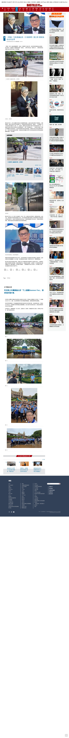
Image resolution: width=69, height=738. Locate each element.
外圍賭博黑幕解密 (25, 485)
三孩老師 (36, 497)
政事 (16, 9)
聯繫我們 (51, 492)
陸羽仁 (9, 490)
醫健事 (37, 9)
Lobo (9, 495)
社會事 (20, 9)
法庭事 (23, 9)
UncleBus (10, 500)
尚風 (23, 496)
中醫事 (33, 9)
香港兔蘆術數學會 (12, 497)
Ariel (9, 483)
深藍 (9, 486)
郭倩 (23, 487)
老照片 (23, 502)
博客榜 (50, 9)
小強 (9, 492)
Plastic (44, 2)
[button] (39, 165)
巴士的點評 (10, 485)
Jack (35, 495)
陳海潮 (35, 505)
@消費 (46, 9)
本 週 (57, 16)
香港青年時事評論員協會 (39, 493)
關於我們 (51, 493)
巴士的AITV (9, 2)
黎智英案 (13, 9)
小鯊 (23, 490)
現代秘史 (36, 485)
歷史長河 (56, 2)
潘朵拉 (23, 499)
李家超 (8, 278)
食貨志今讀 (24, 506)
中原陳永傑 (10, 502)
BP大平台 (15, 2)
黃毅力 (35, 490)
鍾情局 (9, 487)
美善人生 (52, 2)
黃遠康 (9, 496)
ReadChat (10, 505)
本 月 (62, 16)
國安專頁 (4, 2)
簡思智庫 (36, 499)
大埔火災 (8, 9)
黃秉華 (23, 493)
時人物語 (36, 487)
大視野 (40, 9)
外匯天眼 (36, 489)
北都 (4, 9)
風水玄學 (10, 493)
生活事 (61, 2)
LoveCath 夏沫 (37, 492)
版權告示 (51, 486)
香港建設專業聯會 (38, 486)
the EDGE (20, 2)
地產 (29, 9)
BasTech (65, 2)
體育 (48, 2)
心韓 (41, 2)
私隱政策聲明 (52, 490)
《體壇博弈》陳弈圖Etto (39, 503)
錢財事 (27, 9)
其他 (52, 9)
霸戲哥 (23, 492)
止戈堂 (23, 489)
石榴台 (29, 2)
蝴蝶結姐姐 (24, 507)
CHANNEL (33, 2)
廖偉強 (23, 497)
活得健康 (10, 499)
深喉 (23, 483)
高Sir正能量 (24, 486)
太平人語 (23, 495)
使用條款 (51, 488)
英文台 (25, 2)
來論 (35, 506)
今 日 (52, 16)
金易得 (35, 496)
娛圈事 (38, 2)
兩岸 (43, 9)
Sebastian (10, 489)
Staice (23, 500)
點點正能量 (10, 503)
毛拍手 (35, 483)
